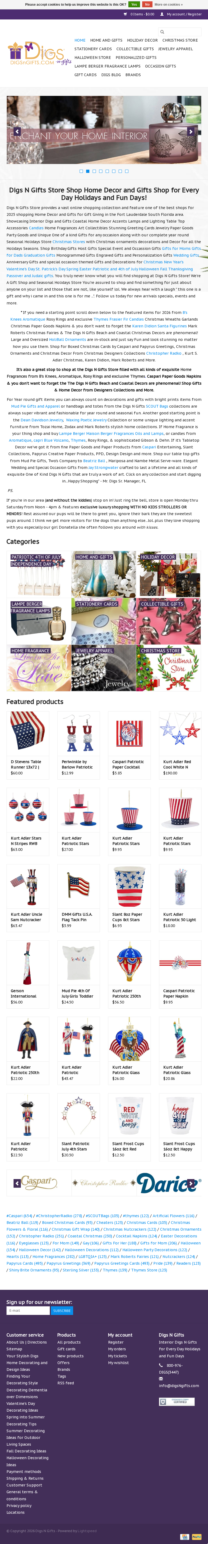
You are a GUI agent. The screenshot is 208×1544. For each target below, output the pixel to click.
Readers (188, 1263)
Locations (15, 1512)
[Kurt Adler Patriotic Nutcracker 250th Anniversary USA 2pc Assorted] (78, 1039)
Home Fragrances (53, 1256)
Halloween (149, 269)
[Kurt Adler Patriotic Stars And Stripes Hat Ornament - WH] (180, 810)
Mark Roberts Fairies (134, 1256)
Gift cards (85, 74)
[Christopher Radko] (39, 1183)
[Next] (190, 131)
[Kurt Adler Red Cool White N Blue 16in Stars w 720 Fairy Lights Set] (180, 733)
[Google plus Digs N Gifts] (158, 1302)
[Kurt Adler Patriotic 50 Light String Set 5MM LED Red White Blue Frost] (180, 886)
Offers (63, 1362)
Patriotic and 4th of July (115, 269)
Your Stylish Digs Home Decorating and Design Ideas (26, 1363)
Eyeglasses (34, 1243)
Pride (163, 1263)
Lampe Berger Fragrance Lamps (107, 66)
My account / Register (184, 14)
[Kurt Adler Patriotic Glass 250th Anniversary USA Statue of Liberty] (180, 1039)
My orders (117, 1349)
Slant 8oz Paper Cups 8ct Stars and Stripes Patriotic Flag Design (127, 917)
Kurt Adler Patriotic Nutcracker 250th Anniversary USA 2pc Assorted (78, 1070)
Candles (36, 228)
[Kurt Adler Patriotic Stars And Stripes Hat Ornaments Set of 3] (78, 810)
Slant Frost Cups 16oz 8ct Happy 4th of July (179, 1146)
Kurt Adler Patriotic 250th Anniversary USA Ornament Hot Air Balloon (129, 993)
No (147, 4)
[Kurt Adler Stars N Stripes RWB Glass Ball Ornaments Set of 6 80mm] (27, 810)
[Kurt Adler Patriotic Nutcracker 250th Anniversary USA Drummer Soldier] (27, 1115)
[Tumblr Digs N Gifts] (187, 1302)
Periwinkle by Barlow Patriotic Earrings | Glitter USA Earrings (77, 764)
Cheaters (109, 1222)
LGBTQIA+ (93, 1256)
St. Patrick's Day (50, 269)
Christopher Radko (41, 1236)
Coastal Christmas (90, 1236)
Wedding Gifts (186, 255)
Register (115, 1342)
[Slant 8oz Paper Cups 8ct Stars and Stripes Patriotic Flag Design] (129, 886)
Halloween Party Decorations (154, 1249)
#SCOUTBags (102, 1215)
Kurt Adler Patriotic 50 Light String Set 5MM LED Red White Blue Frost (179, 917)
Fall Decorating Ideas (26, 1451)
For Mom (66, 1243)
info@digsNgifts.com (179, 1385)
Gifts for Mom (158, 1243)
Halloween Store (92, 57)
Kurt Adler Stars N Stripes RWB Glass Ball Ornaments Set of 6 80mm (28, 841)
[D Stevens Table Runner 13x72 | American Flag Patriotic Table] (27, 733)
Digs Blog (111, 74)
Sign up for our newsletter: (39, 1302)
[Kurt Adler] (169, 1183)
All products (69, 1342)
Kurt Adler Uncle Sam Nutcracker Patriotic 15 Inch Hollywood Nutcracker (26, 917)
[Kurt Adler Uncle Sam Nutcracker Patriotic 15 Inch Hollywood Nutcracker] (27, 886)
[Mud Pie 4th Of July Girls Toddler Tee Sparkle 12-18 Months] (78, 962)
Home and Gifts (106, 40)
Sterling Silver (81, 1270)
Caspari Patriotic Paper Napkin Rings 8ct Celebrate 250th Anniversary (179, 993)
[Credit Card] (184, 1537)
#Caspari (19, 1215)
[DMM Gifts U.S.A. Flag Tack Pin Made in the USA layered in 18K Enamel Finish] (78, 886)
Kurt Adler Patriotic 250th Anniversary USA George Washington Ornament (25, 1070)
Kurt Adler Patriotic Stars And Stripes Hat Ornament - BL (127, 841)
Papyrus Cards (24, 1263)
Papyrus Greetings (68, 1263)
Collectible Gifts (135, 48)
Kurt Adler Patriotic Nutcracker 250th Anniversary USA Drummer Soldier (27, 1146)
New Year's (174, 262)
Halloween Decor (40, 1249)
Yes (134, 4)
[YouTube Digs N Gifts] (177, 1302)
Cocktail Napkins (136, 1236)
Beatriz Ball (22, 1222)
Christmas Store (180, 40)
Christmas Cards (147, 1222)
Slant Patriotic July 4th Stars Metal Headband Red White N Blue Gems (78, 1146)
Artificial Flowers (173, 1215)
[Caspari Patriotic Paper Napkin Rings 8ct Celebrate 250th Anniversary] (180, 962)
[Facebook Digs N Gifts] (138, 1302)
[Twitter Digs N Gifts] (148, 1302)
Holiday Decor (142, 40)
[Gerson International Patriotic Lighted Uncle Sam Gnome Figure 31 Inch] (27, 962)
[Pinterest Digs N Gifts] (168, 1302)
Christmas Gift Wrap (76, 1229)
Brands (133, 74)
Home (80, 40)
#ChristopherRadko (59, 1215)
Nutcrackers (178, 1256)
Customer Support (24, 1485)
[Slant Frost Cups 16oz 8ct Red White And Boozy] (129, 1115)
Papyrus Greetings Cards (122, 1263)
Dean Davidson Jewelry (42, 420)
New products (70, 1356)
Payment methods (23, 1471)
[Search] (162, 32)
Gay (91, 1243)
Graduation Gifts (39, 255)
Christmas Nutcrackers (129, 1229)
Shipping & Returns (25, 1478)
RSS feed (65, 1383)
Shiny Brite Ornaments (34, 1270)
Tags (61, 1376)
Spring (72, 269)
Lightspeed (87, 1531)
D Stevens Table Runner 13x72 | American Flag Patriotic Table (26, 764)
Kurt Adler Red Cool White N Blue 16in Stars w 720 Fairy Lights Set (179, 764)
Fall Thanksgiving (176, 269)
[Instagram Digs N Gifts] (197, 1302)
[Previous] (17, 131)
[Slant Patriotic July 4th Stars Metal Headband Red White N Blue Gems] (78, 1115)
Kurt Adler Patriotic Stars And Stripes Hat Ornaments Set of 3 (79, 841)
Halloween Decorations (92, 1249)
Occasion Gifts (160, 66)
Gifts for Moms (176, 248)
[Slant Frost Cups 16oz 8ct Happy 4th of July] (180, 1115)
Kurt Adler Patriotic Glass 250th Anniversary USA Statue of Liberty (180, 1070)
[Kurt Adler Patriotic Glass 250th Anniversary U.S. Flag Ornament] (129, 1039)
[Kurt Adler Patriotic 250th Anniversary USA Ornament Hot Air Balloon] (129, 962)
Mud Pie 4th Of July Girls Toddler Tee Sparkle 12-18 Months (78, 993)
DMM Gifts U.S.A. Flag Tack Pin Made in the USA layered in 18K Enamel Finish (77, 917)
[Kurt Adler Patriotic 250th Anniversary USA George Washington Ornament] (27, 1039)
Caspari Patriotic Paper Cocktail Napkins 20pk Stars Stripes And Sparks (128, 764)
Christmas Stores (69, 241)
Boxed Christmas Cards (67, 1222)
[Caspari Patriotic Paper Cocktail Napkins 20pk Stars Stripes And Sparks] (129, 733)
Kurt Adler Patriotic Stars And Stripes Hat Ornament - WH (178, 841)
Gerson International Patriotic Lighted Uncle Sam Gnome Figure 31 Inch (27, 993)
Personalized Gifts (136, 57)
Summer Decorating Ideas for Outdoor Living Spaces (25, 1437)
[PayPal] (196, 1537)
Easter (85, 269)
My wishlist (118, 1362)
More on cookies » (169, 4)
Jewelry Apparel (175, 48)
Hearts (17, 1256)
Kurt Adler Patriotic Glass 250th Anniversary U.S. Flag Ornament (129, 1070)
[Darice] (104, 1183)
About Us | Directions (26, 1342)
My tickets (117, 1356)
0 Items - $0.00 (142, 14)
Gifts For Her (119, 1243)
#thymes (136, 1215)
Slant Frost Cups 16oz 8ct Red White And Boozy (128, 1146)
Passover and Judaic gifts (29, 275)
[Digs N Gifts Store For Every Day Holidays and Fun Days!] (39, 53)
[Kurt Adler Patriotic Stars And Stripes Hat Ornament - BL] (129, 810)
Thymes (115, 1270)
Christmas (153, 262)
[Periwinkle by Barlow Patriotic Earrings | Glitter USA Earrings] (78, 733)
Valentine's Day (20, 269)
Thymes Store (149, 1270)
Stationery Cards (93, 48)
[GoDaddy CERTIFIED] (180, 1402)
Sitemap (14, 1349)
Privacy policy (18, 1505)
